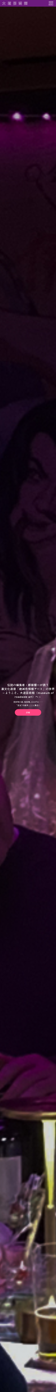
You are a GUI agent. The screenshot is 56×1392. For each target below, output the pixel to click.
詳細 (28, 712)
